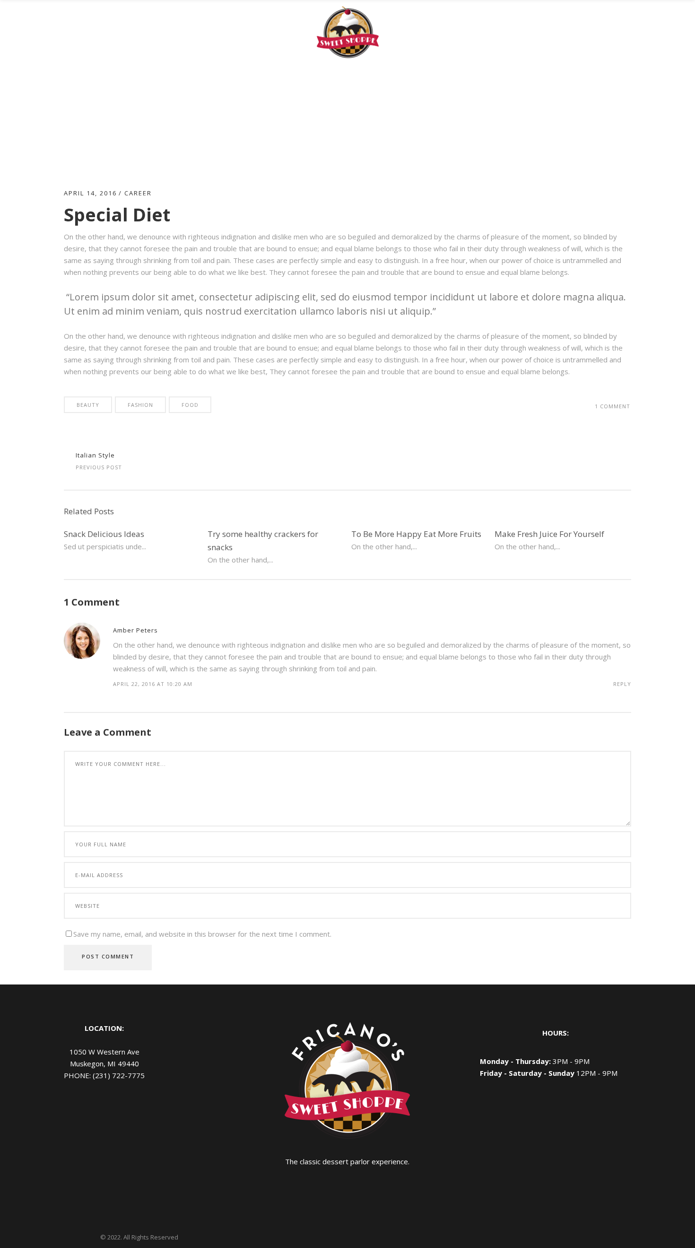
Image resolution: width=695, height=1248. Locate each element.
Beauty (88, 404)
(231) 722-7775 (119, 1075)
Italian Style (95, 455)
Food (190, 404)
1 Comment (612, 406)
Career (138, 193)
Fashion (140, 404)
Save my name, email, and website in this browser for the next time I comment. (202, 934)
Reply (622, 683)
